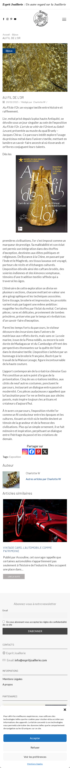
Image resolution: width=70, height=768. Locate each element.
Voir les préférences (35, 756)
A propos (8, 684)
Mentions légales (35, 764)
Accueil (6, 34)
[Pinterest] (11, 19)
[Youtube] (15, 19)
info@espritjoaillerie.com (31, 660)
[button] (65, 709)
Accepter (35, 738)
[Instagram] (7, 19)
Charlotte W (39, 102)
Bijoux (15, 34)
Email (5, 610)
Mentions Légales (12, 678)
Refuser (35, 747)
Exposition (15, 456)
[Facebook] (4, 19)
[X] (45, 452)
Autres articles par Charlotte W (43, 479)
